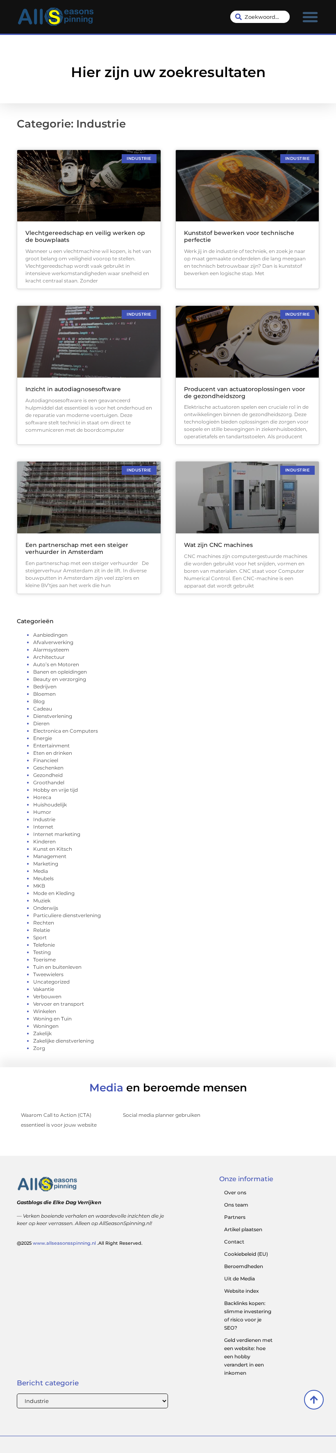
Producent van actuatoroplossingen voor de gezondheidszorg (244, 392)
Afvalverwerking (53, 642)
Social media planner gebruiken (161, 1115)
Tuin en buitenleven (57, 967)
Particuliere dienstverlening (67, 915)
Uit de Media (239, 1278)
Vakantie (43, 989)
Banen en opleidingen (60, 672)
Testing (42, 952)
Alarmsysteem (51, 650)
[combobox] (260, 17)
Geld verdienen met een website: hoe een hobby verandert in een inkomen (248, 1356)
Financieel (45, 760)
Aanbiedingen (50, 635)
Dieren (41, 723)
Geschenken (48, 768)
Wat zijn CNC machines (218, 545)
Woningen (46, 1026)
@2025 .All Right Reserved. (80, 1243)
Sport (40, 937)
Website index (241, 1291)
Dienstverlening (52, 716)
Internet (43, 827)
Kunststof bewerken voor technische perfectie (239, 236)
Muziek (41, 900)
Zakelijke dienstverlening (63, 1041)
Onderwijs (45, 908)
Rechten (43, 923)
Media (40, 871)
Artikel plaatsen (243, 1229)
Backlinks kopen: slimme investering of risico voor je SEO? (247, 1315)
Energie (42, 738)
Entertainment (51, 745)
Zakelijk (42, 1033)
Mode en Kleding (54, 893)
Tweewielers (48, 974)
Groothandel (48, 782)
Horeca (42, 797)
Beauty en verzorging (59, 679)
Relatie (41, 930)
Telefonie (44, 945)
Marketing (45, 864)
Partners (234, 1217)
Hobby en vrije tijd (55, 790)
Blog (39, 701)
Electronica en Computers (65, 731)
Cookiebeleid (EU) (246, 1254)
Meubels (43, 878)
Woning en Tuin (52, 1019)
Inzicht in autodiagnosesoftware (73, 389)
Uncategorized (51, 982)
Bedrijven (45, 686)
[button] (310, 17)
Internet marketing (56, 834)
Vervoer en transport (58, 1004)
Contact (234, 1242)
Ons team (236, 1205)
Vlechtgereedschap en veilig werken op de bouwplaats (85, 236)
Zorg (39, 1048)
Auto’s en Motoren (56, 664)
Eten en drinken (52, 753)
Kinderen (44, 841)
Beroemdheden (243, 1266)
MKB (39, 886)
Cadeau (42, 709)
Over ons (235, 1192)
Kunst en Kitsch (52, 849)
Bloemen (44, 694)
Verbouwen (47, 996)
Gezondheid (48, 775)
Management (49, 856)
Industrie (44, 819)
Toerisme (44, 960)
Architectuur (49, 657)
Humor (42, 812)
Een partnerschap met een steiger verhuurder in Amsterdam (76, 548)
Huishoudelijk (50, 805)
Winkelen (44, 1011)
